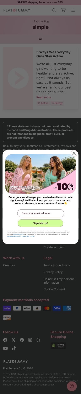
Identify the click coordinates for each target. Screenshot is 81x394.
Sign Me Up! (40, 223)
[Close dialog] (74, 153)
